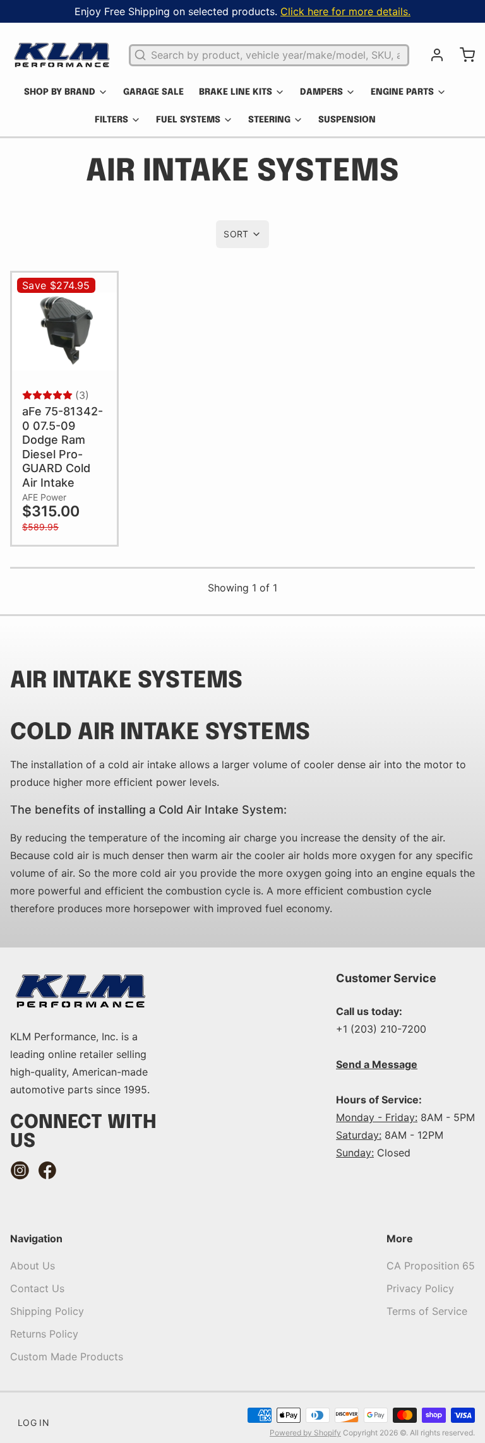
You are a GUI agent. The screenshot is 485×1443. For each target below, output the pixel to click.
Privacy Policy (420, 1288)
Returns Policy (44, 1333)
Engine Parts (402, 92)
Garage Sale (153, 92)
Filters (111, 120)
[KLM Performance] (62, 55)
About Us (32, 1265)
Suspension (347, 120)
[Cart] (462, 54)
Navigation (36, 1238)
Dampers (321, 92)
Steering (269, 120)
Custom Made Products (66, 1356)
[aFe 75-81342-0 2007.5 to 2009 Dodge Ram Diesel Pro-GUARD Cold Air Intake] (64, 331)
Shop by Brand (59, 92)
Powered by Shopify (305, 1432)
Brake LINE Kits (235, 92)
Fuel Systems (188, 120)
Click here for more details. (345, 11)
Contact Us (37, 1288)
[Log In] (432, 54)
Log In (33, 1422)
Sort (236, 234)
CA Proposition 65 (430, 1265)
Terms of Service (426, 1311)
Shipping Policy (47, 1311)
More (399, 1238)
